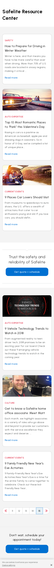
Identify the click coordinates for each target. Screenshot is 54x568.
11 (12, 510)
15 (39, 510)
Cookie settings (8, 565)
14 (33, 510)
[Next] (46, 511)
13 (26, 510)
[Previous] (5, 511)
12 (19, 510)
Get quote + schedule (27, 271)
